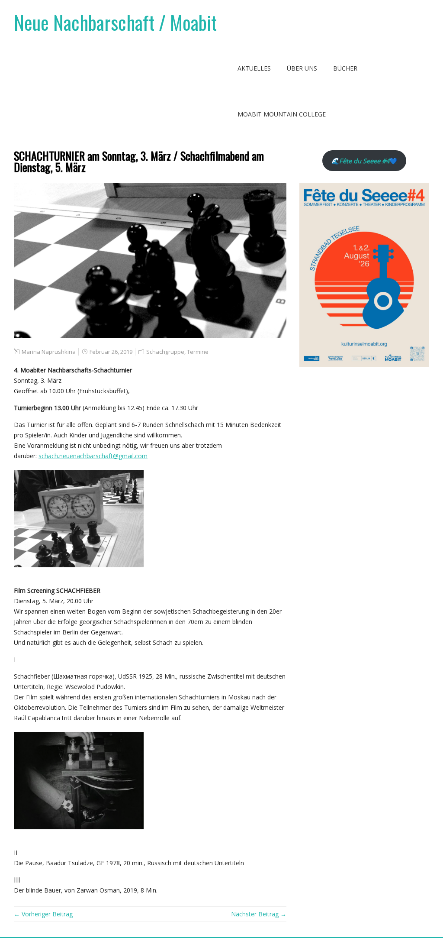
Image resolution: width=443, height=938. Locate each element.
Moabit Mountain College (282, 114)
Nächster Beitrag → (258, 914)
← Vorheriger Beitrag (43, 914)
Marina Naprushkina (49, 352)
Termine (198, 352)
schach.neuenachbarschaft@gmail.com (93, 456)
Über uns (302, 68)
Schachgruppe (165, 352)
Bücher (345, 68)
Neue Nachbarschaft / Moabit (115, 22)
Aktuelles (254, 68)
